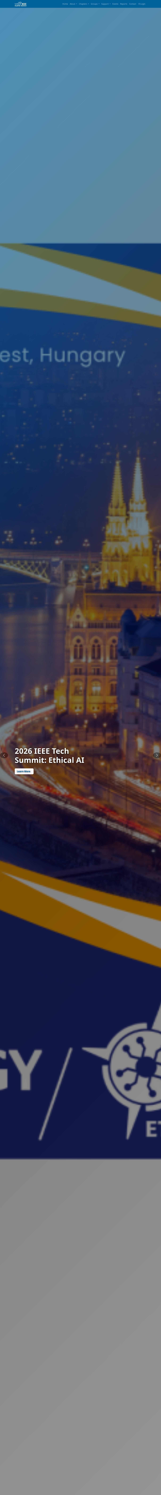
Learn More (23, 771)
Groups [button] (94, 4)
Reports (123, 4)
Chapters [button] (83, 4)
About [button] (73, 4)
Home (65, 4)
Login (142, 4)
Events (115, 4)
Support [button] (105, 4)
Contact (132, 4)
